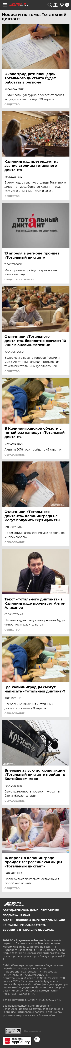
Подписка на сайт (16, 915)
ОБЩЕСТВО (12, 104)
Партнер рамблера (32, 1031)
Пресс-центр (50, 910)
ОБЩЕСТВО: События (19, 279)
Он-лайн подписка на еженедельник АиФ (34, 920)
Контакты (10, 925)
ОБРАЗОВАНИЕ (14, 454)
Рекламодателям (33, 925)
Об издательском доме (20, 910)
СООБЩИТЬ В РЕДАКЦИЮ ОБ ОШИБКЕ (28, 929)
